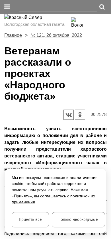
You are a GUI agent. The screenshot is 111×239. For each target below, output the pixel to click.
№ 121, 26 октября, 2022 (56, 35)
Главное (13, 35)
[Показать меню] (7, 7)
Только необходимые (78, 219)
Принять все (30, 219)
